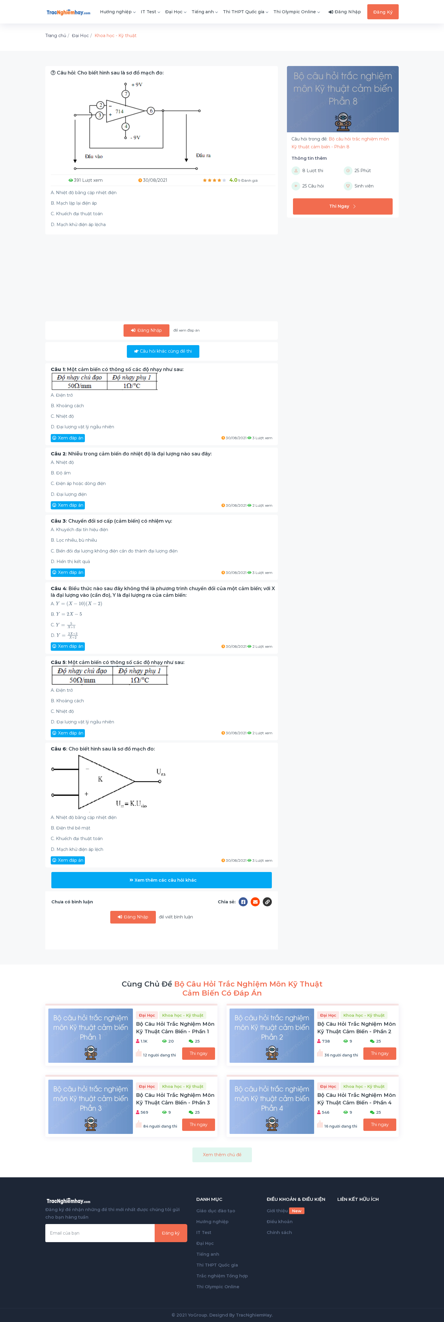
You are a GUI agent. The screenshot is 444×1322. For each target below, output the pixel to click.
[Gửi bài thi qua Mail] (257, 901)
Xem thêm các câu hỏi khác (166, 880)
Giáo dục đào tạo (215, 1210)
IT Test (148, 11)
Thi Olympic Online (294, 11)
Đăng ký (171, 1233)
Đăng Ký (383, 12)
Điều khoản (280, 1221)
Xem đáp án (70, 438)
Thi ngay (199, 1053)
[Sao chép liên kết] (267, 901)
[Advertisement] (161, 279)
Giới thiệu (284, 1210)
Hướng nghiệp (116, 11)
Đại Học (173, 11)
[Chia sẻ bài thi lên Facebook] (245, 901)
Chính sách (279, 1232)
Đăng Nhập (149, 330)
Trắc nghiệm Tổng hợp (222, 1276)
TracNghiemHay (254, 1315)
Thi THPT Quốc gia (243, 11)
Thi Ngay (339, 206)
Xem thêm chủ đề (222, 1154)
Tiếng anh (202, 11)
